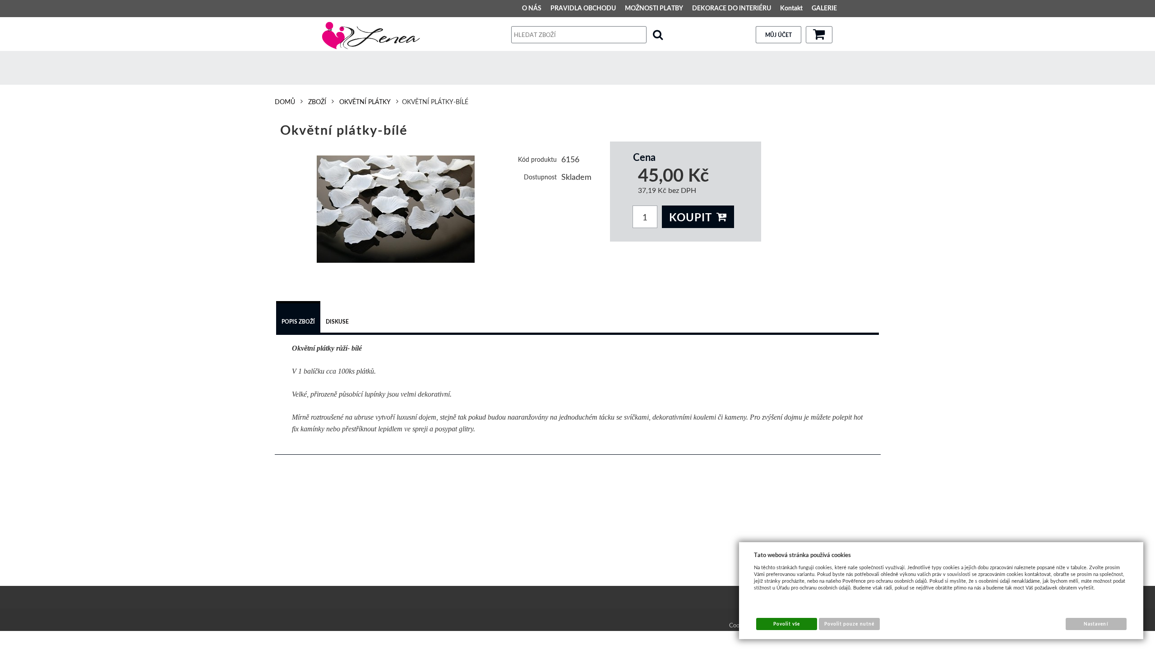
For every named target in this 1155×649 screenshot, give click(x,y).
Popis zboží (298, 321)
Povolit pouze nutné (849, 623)
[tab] (298, 318)
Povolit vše (786, 623)
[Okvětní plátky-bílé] (396, 209)
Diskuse (337, 321)
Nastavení (1096, 623)
